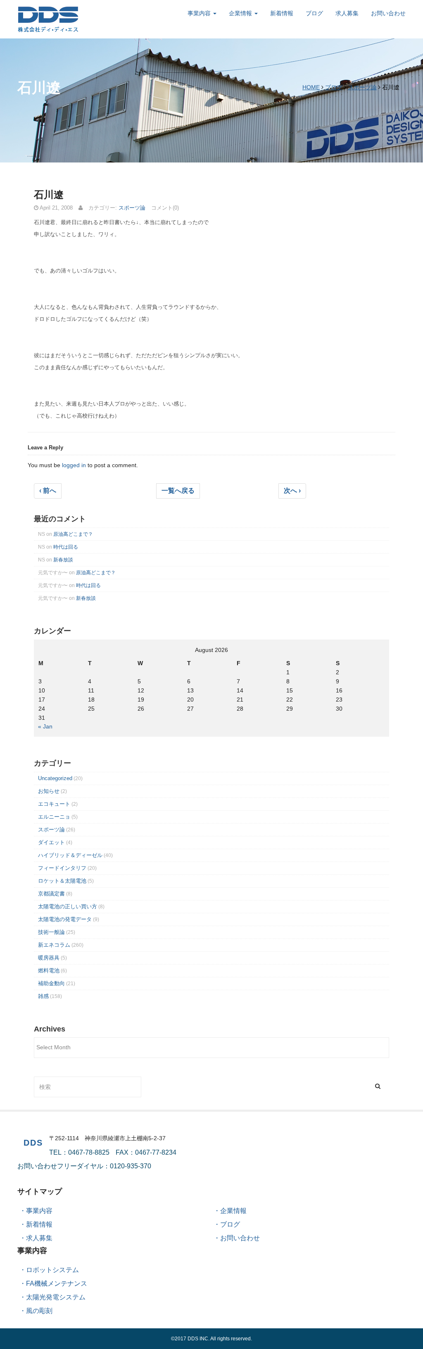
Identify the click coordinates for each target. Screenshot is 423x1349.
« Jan (45, 726)
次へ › (292, 490)
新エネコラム (54, 945)
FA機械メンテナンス (56, 1283)
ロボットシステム (52, 1269)
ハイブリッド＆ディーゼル (70, 855)
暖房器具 (48, 958)
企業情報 (241, 13)
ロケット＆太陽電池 (62, 881)
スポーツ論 (362, 87)
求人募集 (347, 13)
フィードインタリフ (62, 868)
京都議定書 (51, 894)
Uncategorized (55, 778)
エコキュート (54, 804)
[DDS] (48, 18)
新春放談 (63, 560)
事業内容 (200, 13)
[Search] (377, 1086)
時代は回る (65, 547)
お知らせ (48, 791)
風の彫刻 (39, 1310)
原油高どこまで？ (73, 534)
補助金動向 (51, 983)
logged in (74, 465)
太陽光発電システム (56, 1297)
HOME (311, 87)
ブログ (314, 13)
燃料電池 (48, 970)
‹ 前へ (47, 490)
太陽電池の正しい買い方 (67, 906)
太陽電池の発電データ (65, 919)
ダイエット (51, 842)
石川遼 (49, 194)
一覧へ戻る (178, 490)
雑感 (43, 996)
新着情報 (281, 13)
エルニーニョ (54, 817)
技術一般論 (51, 932)
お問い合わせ (388, 13)
